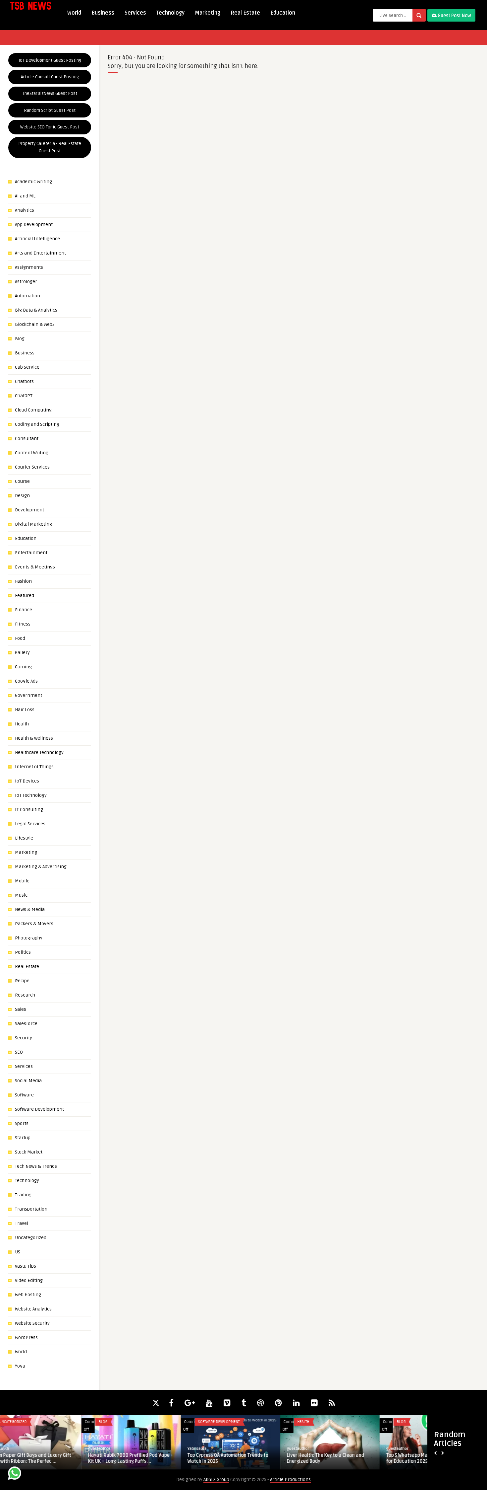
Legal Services (30, 824)
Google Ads (26, 681)
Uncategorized (30, 1237)
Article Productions (290, 1479)
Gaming (23, 667)
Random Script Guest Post (50, 110)
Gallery (22, 652)
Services (135, 13)
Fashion (23, 581)
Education (282, 13)
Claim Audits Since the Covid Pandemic (347, 1455)
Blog (20, 338)
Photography (28, 938)
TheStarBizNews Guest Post (49, 93)
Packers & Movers (34, 924)
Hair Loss (24, 709)
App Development (34, 224)
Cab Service (27, 367)
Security (23, 1038)
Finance (23, 610)
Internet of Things (34, 767)
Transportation (31, 1209)
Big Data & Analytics (36, 310)
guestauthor (18, 1449)
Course (22, 481)
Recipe (22, 981)
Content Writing (31, 453)
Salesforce (26, 1023)
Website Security (32, 1323)
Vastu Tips (25, 1266)
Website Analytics (33, 1309)
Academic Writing (33, 182)
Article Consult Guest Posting (50, 77)
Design (22, 495)
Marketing (207, 13)
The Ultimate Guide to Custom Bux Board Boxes (242, 1458)
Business (102, 13)
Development (29, 510)
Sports (21, 1123)
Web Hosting (28, 1295)
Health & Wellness (34, 738)
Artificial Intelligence (37, 239)
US (17, 1252)
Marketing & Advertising (41, 866)
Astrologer (26, 281)
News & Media (30, 909)
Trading (23, 1195)
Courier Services (32, 467)
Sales (20, 1009)
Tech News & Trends (36, 1166)
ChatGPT (23, 396)
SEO (19, 1052)
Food (20, 638)
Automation (27, 296)
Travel (21, 1223)
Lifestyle (24, 838)
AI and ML (25, 196)
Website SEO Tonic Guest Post (49, 127)
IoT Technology (31, 795)
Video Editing (29, 1280)
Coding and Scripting (37, 424)
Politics (23, 952)
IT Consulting (29, 809)
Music (21, 895)
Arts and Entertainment (40, 253)
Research (25, 995)
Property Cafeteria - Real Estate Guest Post (49, 147)
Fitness (22, 624)
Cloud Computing (33, 410)
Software (24, 1095)
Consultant (26, 438)
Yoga (20, 1366)
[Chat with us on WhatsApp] (15, 1474)
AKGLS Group (216, 1479)
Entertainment (31, 553)
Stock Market (28, 1152)
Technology (170, 13)
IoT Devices (27, 781)
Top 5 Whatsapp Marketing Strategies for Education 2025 (147, 1458)
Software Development (39, 1109)
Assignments (29, 267)
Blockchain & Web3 (35, 324)
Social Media (28, 1080)
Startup (22, 1138)
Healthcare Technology (39, 752)
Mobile (22, 881)
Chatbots (24, 381)
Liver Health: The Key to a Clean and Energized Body (45, 1458)
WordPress (26, 1337)
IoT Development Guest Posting (50, 60)
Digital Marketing (33, 524)
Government (28, 695)
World (74, 13)
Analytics (24, 210)
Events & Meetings (35, 567)
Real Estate (245, 13)
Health (22, 724)
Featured (24, 595)
